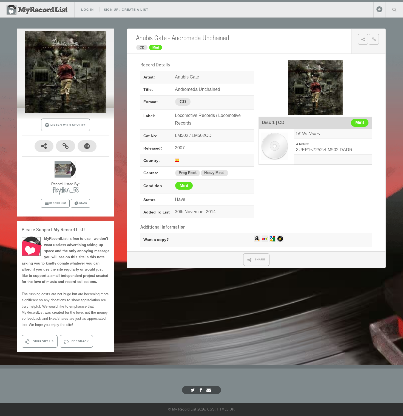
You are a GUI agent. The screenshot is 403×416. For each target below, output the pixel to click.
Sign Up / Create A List (126, 9)
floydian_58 (65, 189)
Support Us (43, 341)
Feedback (79, 341)
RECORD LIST (58, 203)
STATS (83, 203)
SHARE (260, 259)
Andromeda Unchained (200, 37)
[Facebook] (201, 390)
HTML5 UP (225, 409)
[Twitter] (193, 390)
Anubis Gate (151, 37)
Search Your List (394, 9)
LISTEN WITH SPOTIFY (67, 124)
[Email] (209, 390)
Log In (87, 9)
